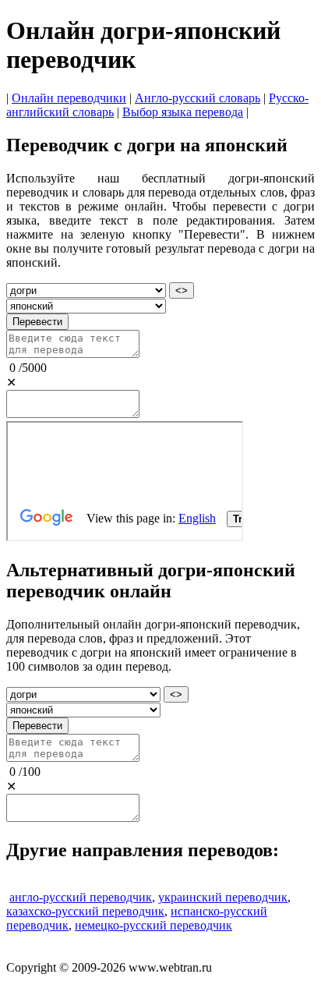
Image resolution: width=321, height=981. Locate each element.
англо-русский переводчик (80, 897)
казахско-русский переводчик (85, 911)
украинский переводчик (222, 897)
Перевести (37, 322)
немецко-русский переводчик (153, 925)
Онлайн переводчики (69, 97)
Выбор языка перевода (182, 112)
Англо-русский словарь (197, 97)
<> (181, 290)
